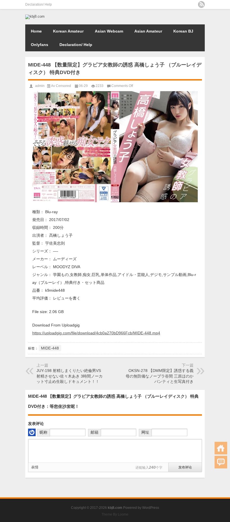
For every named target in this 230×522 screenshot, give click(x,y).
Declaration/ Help (38, 4)
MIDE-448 (50, 348)
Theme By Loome (115, 514)
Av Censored (61, 86)
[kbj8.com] (35, 16)
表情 (34, 467)
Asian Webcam (109, 31)
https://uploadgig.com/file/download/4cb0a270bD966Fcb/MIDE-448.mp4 (96, 333)
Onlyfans (39, 44)
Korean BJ (183, 31)
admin (40, 86)
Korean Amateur (68, 31)
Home (36, 31)
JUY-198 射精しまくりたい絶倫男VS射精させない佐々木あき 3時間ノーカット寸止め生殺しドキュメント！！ (69, 376)
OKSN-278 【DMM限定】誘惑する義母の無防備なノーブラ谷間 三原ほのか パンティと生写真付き (160, 376)
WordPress (150, 508)
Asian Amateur (148, 31)
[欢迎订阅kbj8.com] (201, 4)
